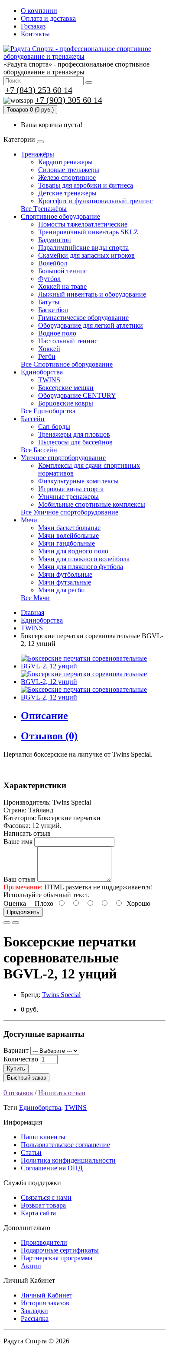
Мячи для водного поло (73, 551)
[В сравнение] (15, 922)
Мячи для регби (61, 590)
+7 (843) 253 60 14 (38, 90)
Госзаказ (33, 26)
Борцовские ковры (65, 403)
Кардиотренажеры (65, 162)
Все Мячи (35, 597)
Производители (44, 1242)
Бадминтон (54, 239)
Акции (31, 1265)
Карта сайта (38, 1213)
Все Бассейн (39, 450)
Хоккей (49, 348)
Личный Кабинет (46, 1295)
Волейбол (52, 263)
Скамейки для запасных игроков (86, 255)
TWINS (49, 380)
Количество (20, 1059)
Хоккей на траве (62, 286)
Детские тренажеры (67, 193)
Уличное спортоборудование (63, 457)
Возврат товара (43, 1205)
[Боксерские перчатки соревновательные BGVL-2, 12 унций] (93, 666)
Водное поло (57, 333)
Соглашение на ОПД (52, 1168)
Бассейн (33, 418)
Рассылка (35, 1318)
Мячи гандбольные (66, 543)
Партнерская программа (56, 1258)
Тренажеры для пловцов (74, 434)
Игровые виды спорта (71, 488)
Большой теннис (62, 271)
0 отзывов (18, 1092)
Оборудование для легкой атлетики (90, 325)
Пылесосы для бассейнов (75, 442)
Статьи (31, 1152)
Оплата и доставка (48, 18)
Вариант (16, 1050)
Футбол (49, 278)
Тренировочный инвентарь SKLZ (88, 232)
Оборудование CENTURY (77, 395)
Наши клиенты (43, 1137)
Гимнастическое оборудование (83, 317)
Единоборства (42, 372)
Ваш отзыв (19, 879)
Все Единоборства (48, 411)
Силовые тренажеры (68, 169)
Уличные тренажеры (68, 496)
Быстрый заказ (26, 1077)
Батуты (48, 302)
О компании (39, 10)
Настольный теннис (68, 341)
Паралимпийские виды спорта (83, 247)
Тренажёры (37, 154)
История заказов (45, 1303)
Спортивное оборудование (60, 216)
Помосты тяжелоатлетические (82, 224)
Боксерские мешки (66, 387)
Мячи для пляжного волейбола (84, 559)
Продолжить (23, 912)
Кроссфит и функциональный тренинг (95, 201)
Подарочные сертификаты (60, 1250)
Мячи (29, 520)
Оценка (14, 903)
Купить (16, 1068)
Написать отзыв (61, 1092)
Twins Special (61, 994)
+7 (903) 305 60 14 (68, 100)
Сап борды (54, 426)
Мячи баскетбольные (69, 527)
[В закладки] (6, 922)
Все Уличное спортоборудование (69, 512)
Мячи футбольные (65, 574)
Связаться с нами (46, 1197)
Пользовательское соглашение (65, 1144)
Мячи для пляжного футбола (80, 566)
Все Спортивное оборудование (67, 364)
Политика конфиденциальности (68, 1160)
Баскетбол (53, 309)
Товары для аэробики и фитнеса (85, 185)
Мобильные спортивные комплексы (91, 504)
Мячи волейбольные (68, 535)
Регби (46, 356)
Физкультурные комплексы (78, 481)
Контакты (35, 34)
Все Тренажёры (44, 208)
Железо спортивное (67, 177)
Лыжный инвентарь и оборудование (92, 294)
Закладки (34, 1310)
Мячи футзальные (64, 582)
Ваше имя (17, 841)
